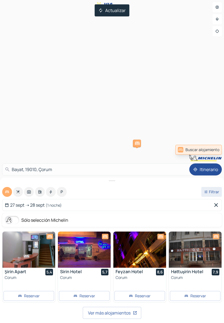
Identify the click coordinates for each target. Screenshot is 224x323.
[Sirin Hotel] (84, 250)
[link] (209, 150)
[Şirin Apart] (28, 250)
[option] (7, 192)
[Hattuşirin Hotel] (195, 250)
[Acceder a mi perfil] (217, 7)
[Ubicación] (217, 31)
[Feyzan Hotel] (139, 250)
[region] (28, 250)
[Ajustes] (217, 19)
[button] (137, 143)
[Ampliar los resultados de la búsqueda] (112, 181)
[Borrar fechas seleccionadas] (217, 205)
